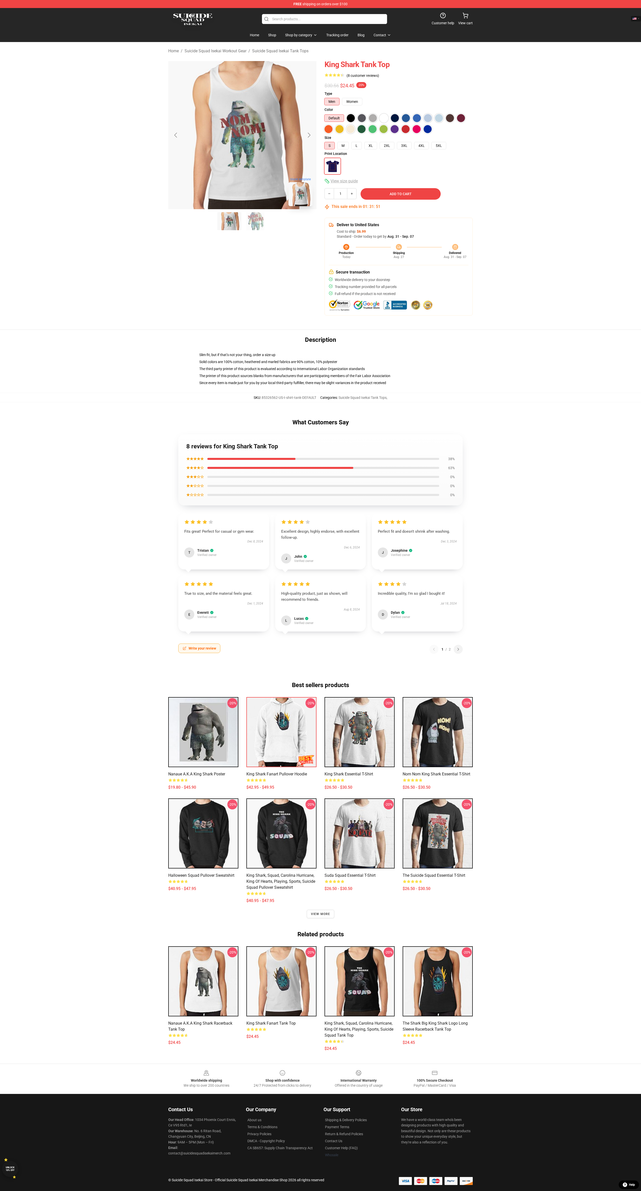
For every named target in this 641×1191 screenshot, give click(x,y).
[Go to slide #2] (255, 221)
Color (329, 110)
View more (320, 914)
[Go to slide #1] (229, 221)
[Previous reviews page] (433, 649)
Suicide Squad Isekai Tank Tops (280, 51)
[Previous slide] (176, 135)
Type (328, 94)
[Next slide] (308, 135)
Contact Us (333, 1141)
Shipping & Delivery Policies (346, 1120)
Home (173, 51)
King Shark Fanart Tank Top (271, 1023)
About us (254, 1120)
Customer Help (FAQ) (341, 1148)
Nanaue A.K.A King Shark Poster (196, 774)
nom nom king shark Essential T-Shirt (436, 774)
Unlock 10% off (10, 1168)
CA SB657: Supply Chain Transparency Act (280, 1148)
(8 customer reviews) (363, 76)
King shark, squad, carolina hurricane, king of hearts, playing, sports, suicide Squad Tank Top (359, 1029)
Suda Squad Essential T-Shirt (350, 875)
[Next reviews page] (458, 649)
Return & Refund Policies (344, 1134)
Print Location (336, 154)
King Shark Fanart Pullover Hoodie (276, 774)
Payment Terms (337, 1127)
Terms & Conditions (262, 1127)
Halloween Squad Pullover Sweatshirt (201, 875)
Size (328, 138)
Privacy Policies (259, 1134)
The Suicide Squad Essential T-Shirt (434, 875)
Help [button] (632, 1184)
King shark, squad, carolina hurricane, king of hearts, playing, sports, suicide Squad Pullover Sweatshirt (280, 881)
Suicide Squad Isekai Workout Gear (215, 51)
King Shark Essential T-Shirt (349, 774)
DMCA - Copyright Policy (266, 1141)
